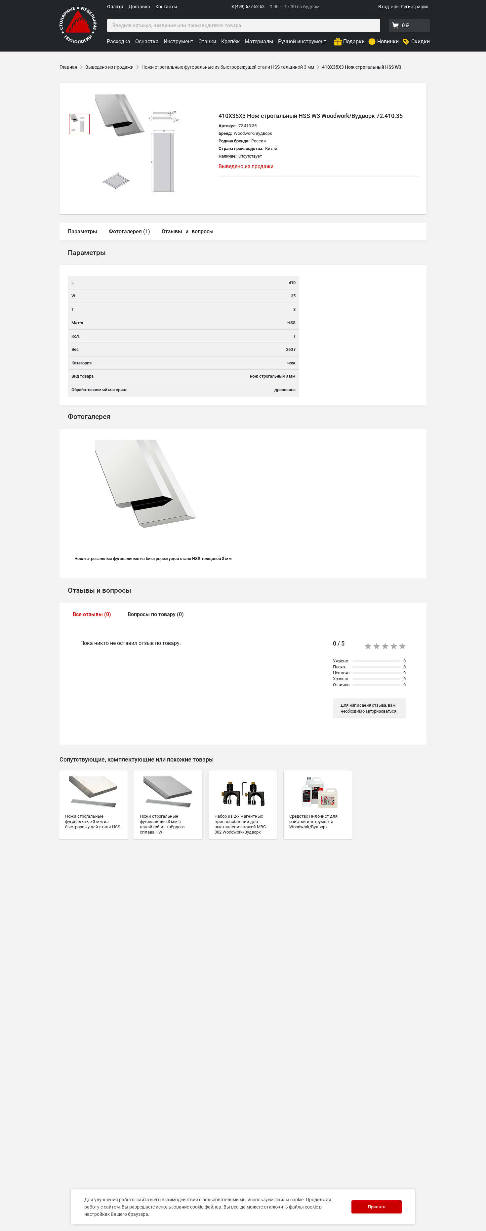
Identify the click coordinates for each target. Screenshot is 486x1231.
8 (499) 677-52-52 (247, 6)
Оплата (115, 6)
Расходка (118, 41)
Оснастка (147, 41)
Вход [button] (383, 6)
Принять (376, 1206)
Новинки (388, 41)
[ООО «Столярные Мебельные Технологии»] (78, 42)
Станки (207, 41)
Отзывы (172, 231)
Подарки (354, 41)
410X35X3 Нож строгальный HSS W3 (361, 67)
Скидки (420, 41)
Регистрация (414, 6)
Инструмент (178, 41)
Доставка (139, 6)
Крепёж (230, 41)
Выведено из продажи (109, 67)
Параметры (82, 231)
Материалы (259, 41)
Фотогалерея (89, 417)
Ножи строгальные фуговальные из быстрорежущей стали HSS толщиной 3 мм (228, 67)
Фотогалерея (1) (129, 231)
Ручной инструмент (302, 41)
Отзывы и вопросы (99, 590)
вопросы (203, 231)
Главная (68, 67)
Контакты (166, 6)
